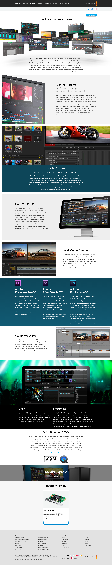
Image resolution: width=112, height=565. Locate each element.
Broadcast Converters (42, 539)
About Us (87, 539)
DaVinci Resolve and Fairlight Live (22, 539)
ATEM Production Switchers (21, 541)
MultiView (40, 545)
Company (48, 3)
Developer (40, 3)
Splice (61, 3)
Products (17, 3)
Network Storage (42, 543)
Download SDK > (56, 453)
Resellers (25, 3)
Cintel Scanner (18, 549)
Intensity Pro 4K (18, 9)
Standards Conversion (43, 537)
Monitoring (40, 541)
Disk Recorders (18, 545)
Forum (67, 3)
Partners (87, 541)
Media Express (40, 9)
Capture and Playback (19, 547)
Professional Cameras (19, 537)
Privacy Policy (88, 545)
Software (32, 9)
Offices (86, 537)
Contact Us (64, 541)
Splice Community (66, 547)
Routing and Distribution (43, 547)
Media (55, 3)
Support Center (65, 539)
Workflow (26, 9)
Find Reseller (91, 15)
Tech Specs (48, 9)
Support (32, 3)
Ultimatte (17, 543)
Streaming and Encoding (43, 549)
